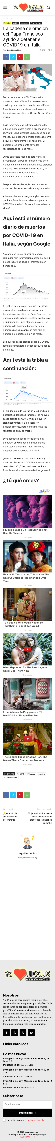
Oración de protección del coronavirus (10, 816)
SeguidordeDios (14, 50)
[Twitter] (13, 57)
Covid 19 (20, 774)
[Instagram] (14, 1032)
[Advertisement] (27, 935)
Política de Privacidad (34, 1120)
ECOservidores (27, 1137)
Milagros (31, 774)
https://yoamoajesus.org (27, 858)
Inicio (5, 18)
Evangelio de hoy (11, 1065)
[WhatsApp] (27, 57)
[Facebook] (6, 57)
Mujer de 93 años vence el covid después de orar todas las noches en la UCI (40, 818)
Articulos (14, 18)
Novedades (24, 23)
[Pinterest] (20, 57)
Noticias (15, 23)
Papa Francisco (36, 23)
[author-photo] (27, 849)
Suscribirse (26, 1113)
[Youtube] (31, 1032)
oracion (41, 774)
